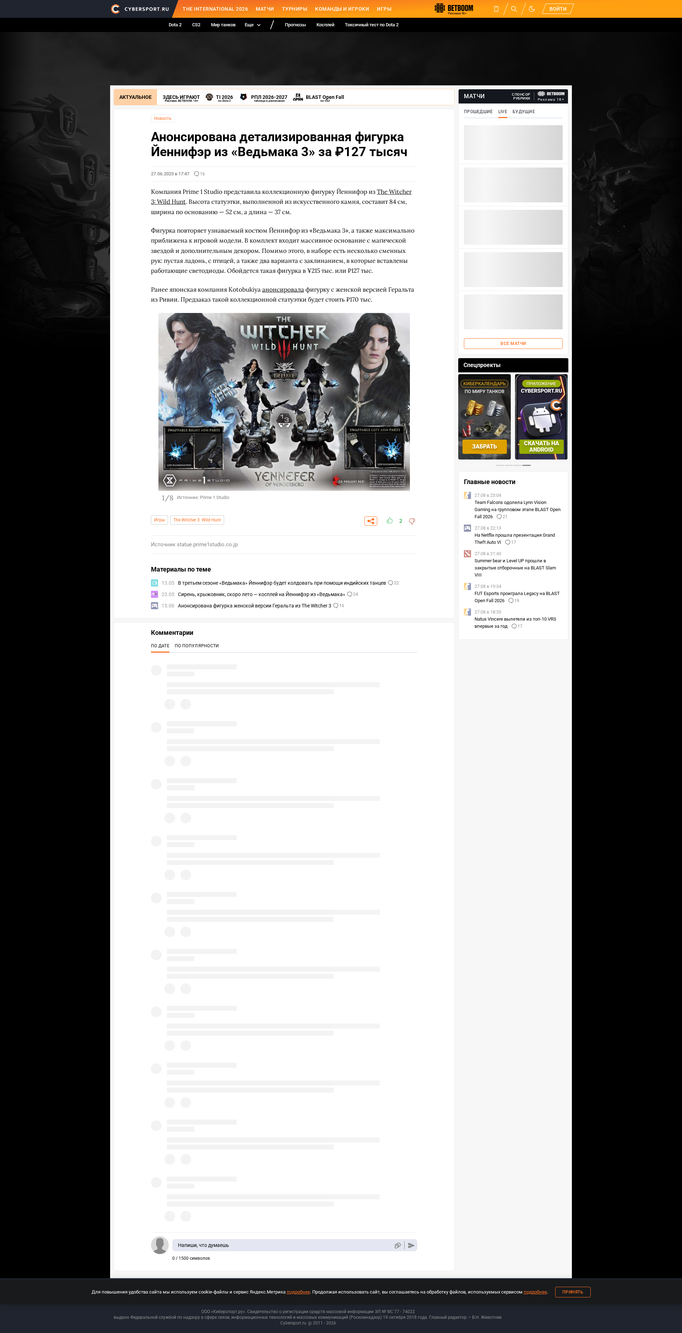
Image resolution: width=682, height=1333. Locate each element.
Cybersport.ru (293, 1323)
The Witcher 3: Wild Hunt (197, 519)
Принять (573, 1292)
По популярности (197, 645)
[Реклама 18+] (551, 93)
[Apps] (496, 9)
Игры (384, 9)
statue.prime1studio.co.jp (207, 544)
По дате (160, 645)
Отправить (411, 1245)
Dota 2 (175, 24)
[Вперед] (408, 407)
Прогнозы (295, 24)
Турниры (295, 9)
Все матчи (513, 343)
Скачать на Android (541, 446)
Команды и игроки (342, 9)
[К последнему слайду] (160, 407)
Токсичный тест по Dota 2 (372, 24)
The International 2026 (215, 9)
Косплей (325, 24)
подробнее (298, 1292)
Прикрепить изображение (397, 1245)
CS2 (196, 24)
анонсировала (283, 289)
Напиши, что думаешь (203, 1245)
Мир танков (223, 24)
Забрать (484, 446)
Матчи (265, 9)
